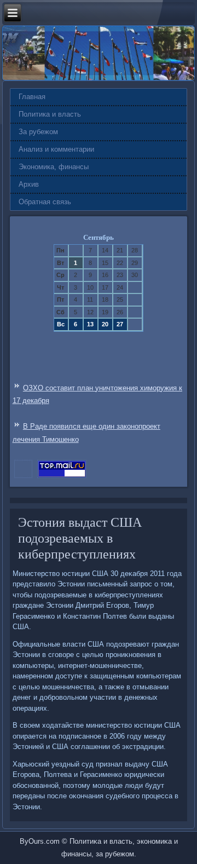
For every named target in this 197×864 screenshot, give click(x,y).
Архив (29, 184)
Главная (32, 97)
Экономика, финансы (54, 167)
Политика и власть (50, 114)
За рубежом (38, 132)
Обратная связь (45, 202)
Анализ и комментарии (56, 149)
